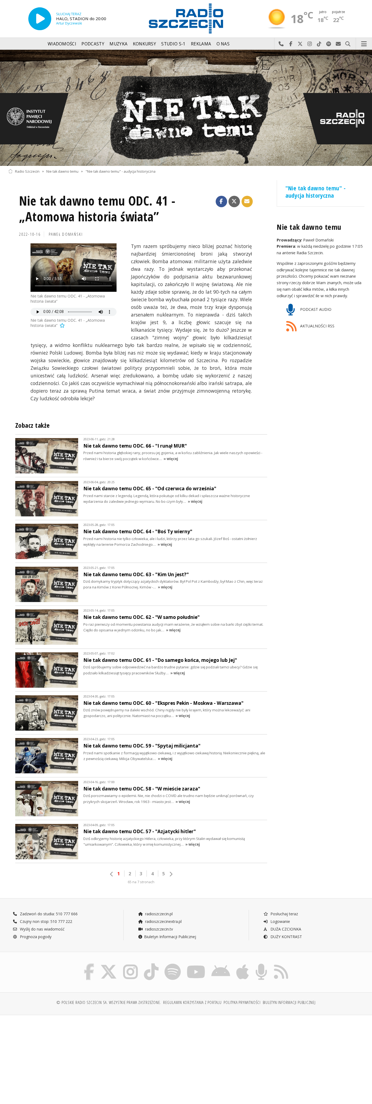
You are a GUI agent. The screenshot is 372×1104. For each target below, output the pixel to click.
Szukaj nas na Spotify (329, 44)
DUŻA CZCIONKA (285, 929)
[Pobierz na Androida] (220, 964)
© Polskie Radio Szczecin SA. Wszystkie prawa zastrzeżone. (108, 1002)
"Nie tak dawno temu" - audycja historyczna (120, 171)
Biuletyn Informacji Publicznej (170, 936)
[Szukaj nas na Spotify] (172, 964)
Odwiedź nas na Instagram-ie (310, 44)
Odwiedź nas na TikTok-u (319, 44)
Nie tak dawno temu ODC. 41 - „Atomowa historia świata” (97, 208)
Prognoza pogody (35, 936)
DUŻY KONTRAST (285, 936)
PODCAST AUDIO (315, 309)
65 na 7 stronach (141, 882)
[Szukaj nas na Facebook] (89, 964)
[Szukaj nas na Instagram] (130, 964)
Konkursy (144, 44)
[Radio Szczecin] (186, 18)
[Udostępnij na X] (234, 201)
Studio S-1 (173, 44)
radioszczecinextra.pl (163, 921)
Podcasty (92, 44)
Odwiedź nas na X (300, 44)
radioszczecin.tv (158, 929)
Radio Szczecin (27, 171)
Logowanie (279, 921)
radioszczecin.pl (158, 913)
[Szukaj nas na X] (108, 964)
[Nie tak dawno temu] (186, 108)
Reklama (201, 44)
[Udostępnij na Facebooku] (221, 201)
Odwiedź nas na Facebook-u (290, 44)
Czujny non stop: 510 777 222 (45, 921)
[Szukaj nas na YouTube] (196, 964)
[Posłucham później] (61, 325)
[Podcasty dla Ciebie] (261, 964)
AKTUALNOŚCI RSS (316, 325)
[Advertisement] (51, 1057)
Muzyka (118, 44)
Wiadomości (62, 44)
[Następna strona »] (170, 874)
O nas (223, 44)
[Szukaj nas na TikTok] (151, 964)
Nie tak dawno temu (62, 171)
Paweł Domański (66, 234)
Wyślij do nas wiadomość (338, 44)
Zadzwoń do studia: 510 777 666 (48, 913)
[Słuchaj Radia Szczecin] (39, 18)
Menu (364, 44)
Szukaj (348, 44)
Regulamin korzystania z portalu (192, 1002)
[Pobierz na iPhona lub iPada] (242, 964)
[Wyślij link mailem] (247, 201)
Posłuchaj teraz (283, 913)
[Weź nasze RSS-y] (281, 964)
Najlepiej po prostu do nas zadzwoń (281, 44)
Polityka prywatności (242, 1002)
